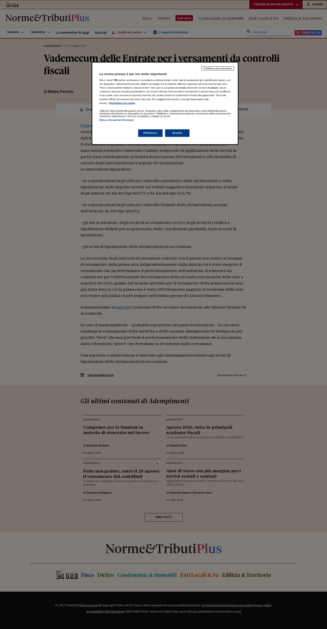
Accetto (177, 133)
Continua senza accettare (218, 68)
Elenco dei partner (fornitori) (116, 120)
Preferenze (150, 133)
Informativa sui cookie (122, 103)
